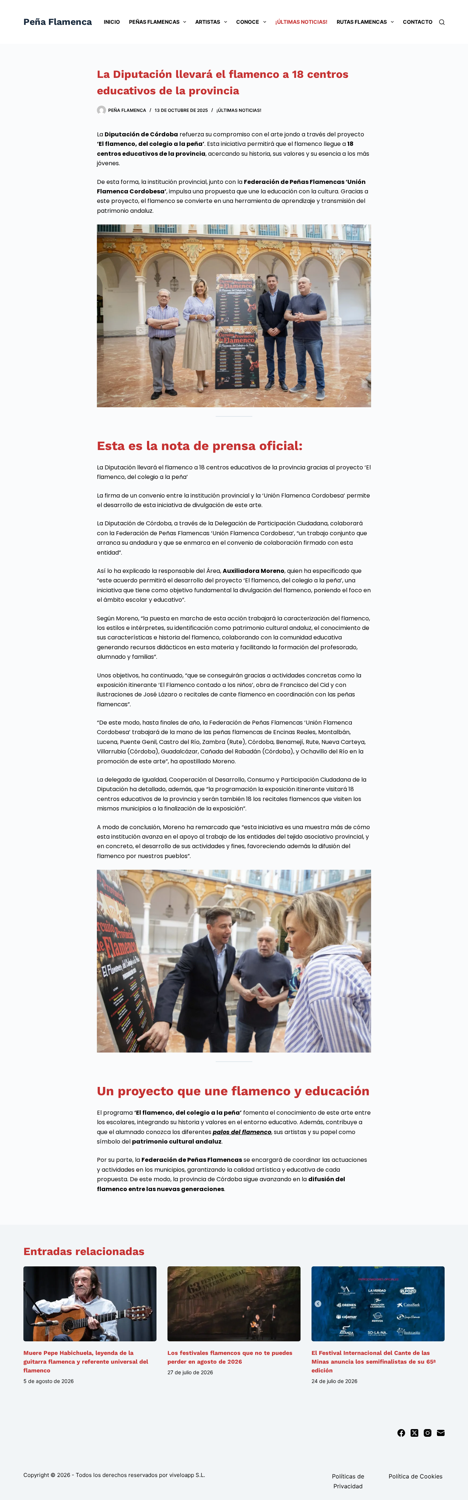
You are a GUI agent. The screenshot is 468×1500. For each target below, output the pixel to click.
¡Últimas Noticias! (301, 22)
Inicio (112, 22)
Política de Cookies (415, 1476)
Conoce (247, 22)
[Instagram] (427, 1433)
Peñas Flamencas (154, 22)
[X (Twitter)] (414, 1433)
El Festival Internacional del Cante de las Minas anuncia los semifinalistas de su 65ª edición (374, 1361)
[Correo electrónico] (441, 1433)
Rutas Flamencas (362, 22)
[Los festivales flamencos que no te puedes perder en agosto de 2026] (234, 1303)
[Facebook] (401, 1433)
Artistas (207, 22)
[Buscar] (442, 22)
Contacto (418, 22)
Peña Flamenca (57, 21)
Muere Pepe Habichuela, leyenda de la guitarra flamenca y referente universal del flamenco (85, 1361)
